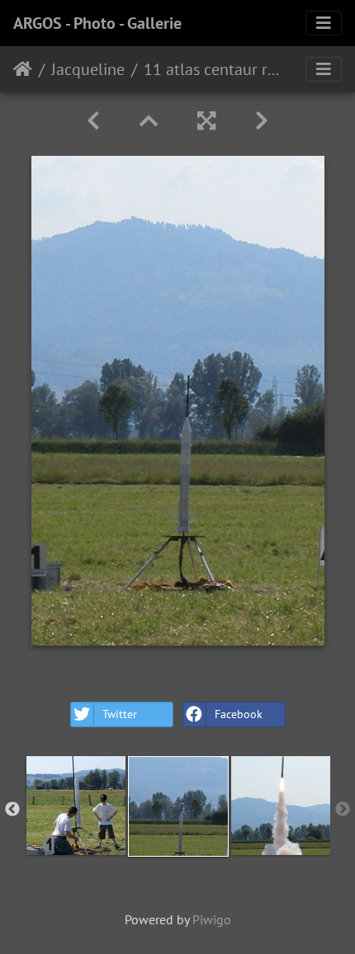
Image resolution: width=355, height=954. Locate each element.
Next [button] (342, 809)
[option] (76, 805)
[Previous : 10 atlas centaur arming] (93, 120)
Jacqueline (88, 69)
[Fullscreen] (206, 120)
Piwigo (211, 919)
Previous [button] (12, 809)
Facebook (239, 714)
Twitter (119, 714)
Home (22, 69)
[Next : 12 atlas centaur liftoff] (261, 120)
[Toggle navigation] (323, 23)
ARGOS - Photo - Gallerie (97, 23)
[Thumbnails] (149, 120)
